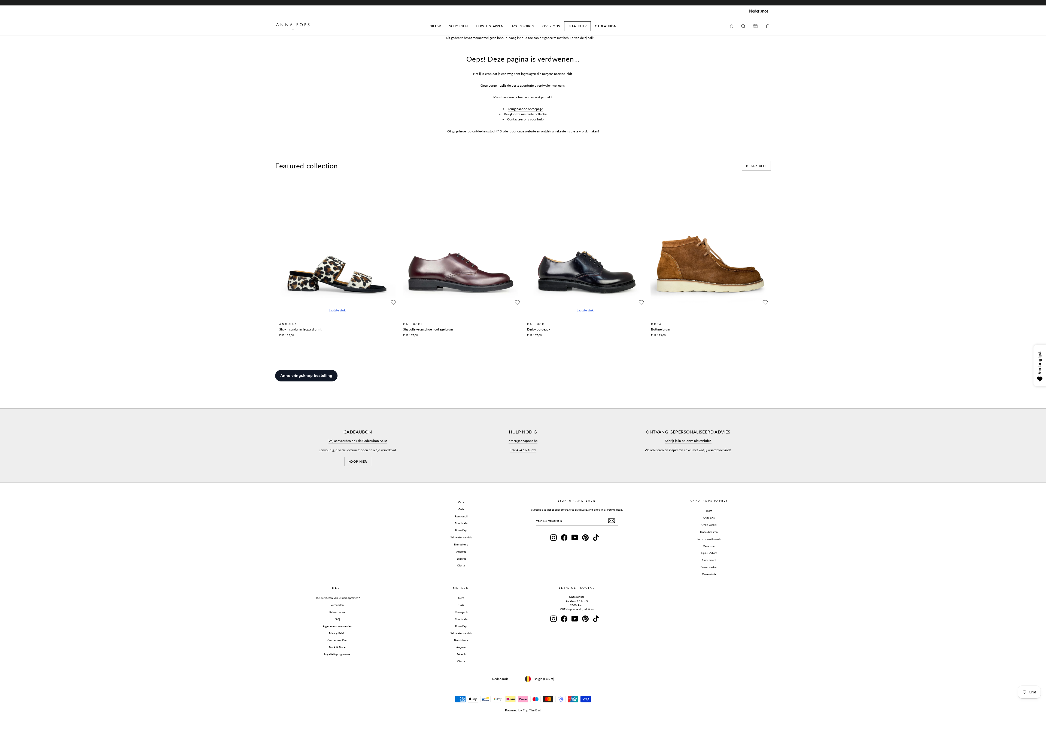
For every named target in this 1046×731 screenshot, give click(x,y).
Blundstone (461, 544)
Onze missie (709, 574)
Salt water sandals (461, 537)
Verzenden (337, 604)
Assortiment (709, 560)
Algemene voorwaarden (337, 626)
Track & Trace (337, 647)
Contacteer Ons (337, 640)
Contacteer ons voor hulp (525, 119)
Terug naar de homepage (525, 109)
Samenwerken (709, 567)
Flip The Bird (532, 710)
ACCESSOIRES (523, 26)
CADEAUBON (605, 26)
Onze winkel (708, 524)
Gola (461, 509)
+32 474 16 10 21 (523, 450)
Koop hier (357, 461)
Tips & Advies (709, 552)
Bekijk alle (756, 166)
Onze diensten (709, 531)
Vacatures (709, 546)
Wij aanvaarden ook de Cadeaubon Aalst (358, 441)
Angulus (461, 551)
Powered (511, 710)
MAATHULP (577, 26)
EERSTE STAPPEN (489, 26)
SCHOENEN (458, 26)
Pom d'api (461, 530)
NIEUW (435, 26)
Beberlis (461, 558)
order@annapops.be (523, 441)
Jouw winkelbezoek (709, 539)
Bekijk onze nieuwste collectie (525, 114)
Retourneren (337, 612)
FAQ (337, 619)
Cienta (461, 565)
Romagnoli (461, 516)
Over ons (708, 517)
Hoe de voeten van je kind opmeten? (337, 597)
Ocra (461, 502)
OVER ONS (551, 26)
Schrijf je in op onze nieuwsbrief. (688, 441)
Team (709, 510)
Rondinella (461, 523)
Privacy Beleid (337, 633)
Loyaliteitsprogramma (337, 654)
